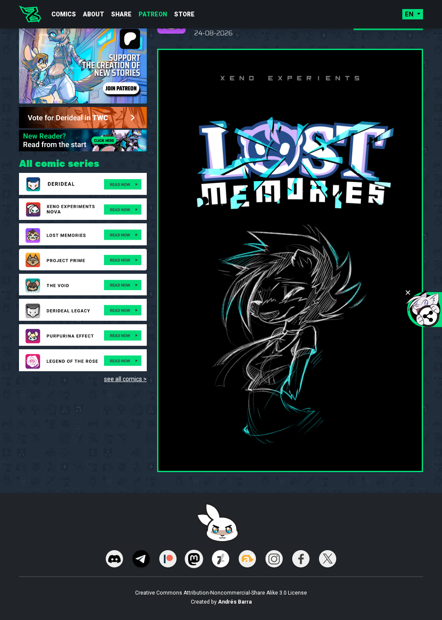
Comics (63, 14)
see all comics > (125, 379)
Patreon (153, 14)
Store (184, 14)
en (410, 14)
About (93, 14)
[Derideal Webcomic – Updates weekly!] (30, 14)
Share (121, 14)
